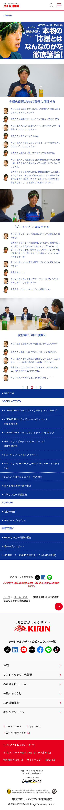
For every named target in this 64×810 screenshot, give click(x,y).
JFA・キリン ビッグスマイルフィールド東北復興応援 (24, 443)
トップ (6, 597)
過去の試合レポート (14, 546)
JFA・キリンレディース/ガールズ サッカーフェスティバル (32, 465)
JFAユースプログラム (15, 520)
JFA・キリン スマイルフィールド (21, 454)
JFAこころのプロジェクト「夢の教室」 (24, 477)
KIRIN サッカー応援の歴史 (17, 537)
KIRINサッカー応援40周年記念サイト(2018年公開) (30, 555)
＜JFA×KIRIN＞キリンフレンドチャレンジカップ (29, 432)
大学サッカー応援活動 (15, 494)
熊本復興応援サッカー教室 (17, 485)
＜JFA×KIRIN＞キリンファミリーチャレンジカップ (30, 410)
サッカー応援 (21, 597)
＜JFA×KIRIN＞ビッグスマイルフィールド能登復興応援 (25, 421)
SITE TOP (9, 393)
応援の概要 (9, 511)
